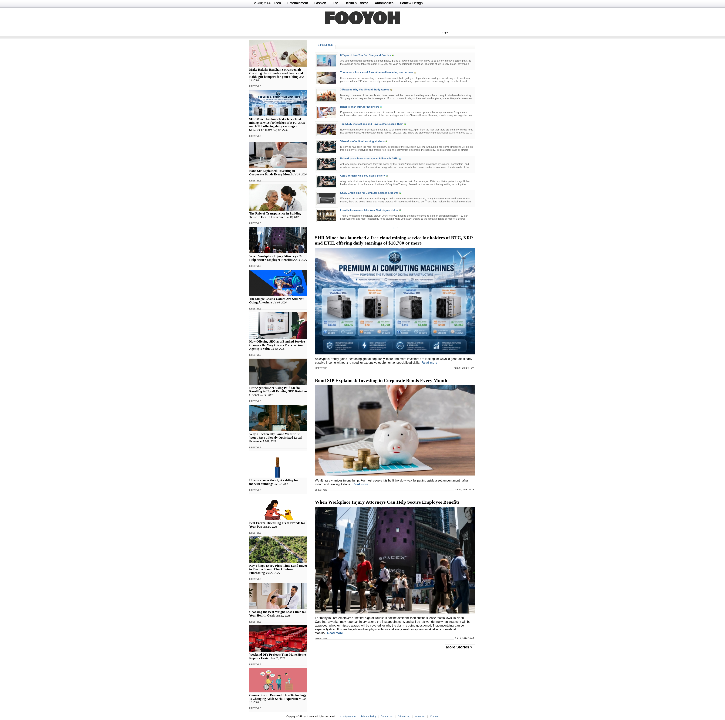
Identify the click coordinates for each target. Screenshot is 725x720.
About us (420, 716)
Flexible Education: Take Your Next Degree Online (369, 210)
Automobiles (384, 3)
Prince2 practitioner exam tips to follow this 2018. (369, 158)
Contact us (387, 716)
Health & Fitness (356, 3)
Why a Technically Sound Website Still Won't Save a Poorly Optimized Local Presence (275, 437)
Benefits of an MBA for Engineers (359, 107)
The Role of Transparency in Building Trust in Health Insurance (275, 215)
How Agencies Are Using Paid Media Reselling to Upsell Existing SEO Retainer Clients (278, 391)
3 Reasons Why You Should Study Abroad (364, 89)
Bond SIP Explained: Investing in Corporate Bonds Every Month (272, 172)
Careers (434, 716)
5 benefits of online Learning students (362, 141)
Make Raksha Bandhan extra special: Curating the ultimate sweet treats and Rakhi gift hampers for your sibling (276, 73)
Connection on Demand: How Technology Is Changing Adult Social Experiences (277, 697)
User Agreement (347, 716)
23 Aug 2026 (262, 3)
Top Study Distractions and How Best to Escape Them (371, 124)
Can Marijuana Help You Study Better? (362, 175)
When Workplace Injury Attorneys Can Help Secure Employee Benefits (276, 258)
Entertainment (297, 3)
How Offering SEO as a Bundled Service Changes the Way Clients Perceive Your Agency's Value (277, 345)
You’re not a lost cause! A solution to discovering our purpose (376, 72)
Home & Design (411, 3)
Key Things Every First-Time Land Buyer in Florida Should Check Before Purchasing (278, 569)
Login (445, 32)
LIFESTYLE (255, 86)
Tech (277, 3)
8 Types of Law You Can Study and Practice (365, 55)
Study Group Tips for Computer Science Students (369, 192)
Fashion (320, 3)
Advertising (404, 716)
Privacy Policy (368, 716)
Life (335, 3)
